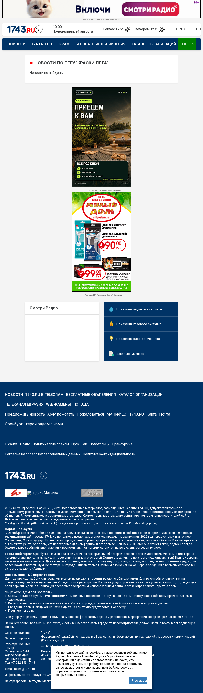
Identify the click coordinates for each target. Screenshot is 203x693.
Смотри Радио (44, 308)
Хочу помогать (60, 414)
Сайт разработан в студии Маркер (29, 681)
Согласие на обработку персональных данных (42, 454)
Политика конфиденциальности (109, 454)
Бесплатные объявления (101, 44)
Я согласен (139, 680)
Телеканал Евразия (24, 404)
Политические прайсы (51, 444)
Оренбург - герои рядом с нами (34, 424)
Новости (16, 44)
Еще (189, 44)
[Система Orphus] (92, 492)
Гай (84, 444)
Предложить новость (25, 414)
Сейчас (113, 29)
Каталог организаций (153, 44)
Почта (164, 414)
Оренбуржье (122, 444)
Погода (81, 404)
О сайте (11, 444)
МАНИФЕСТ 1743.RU (125, 414)
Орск (75, 444)
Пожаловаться (90, 414)
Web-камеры (58, 404)
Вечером (146, 29)
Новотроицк (99, 444)
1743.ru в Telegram (50, 44)
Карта (151, 414)
